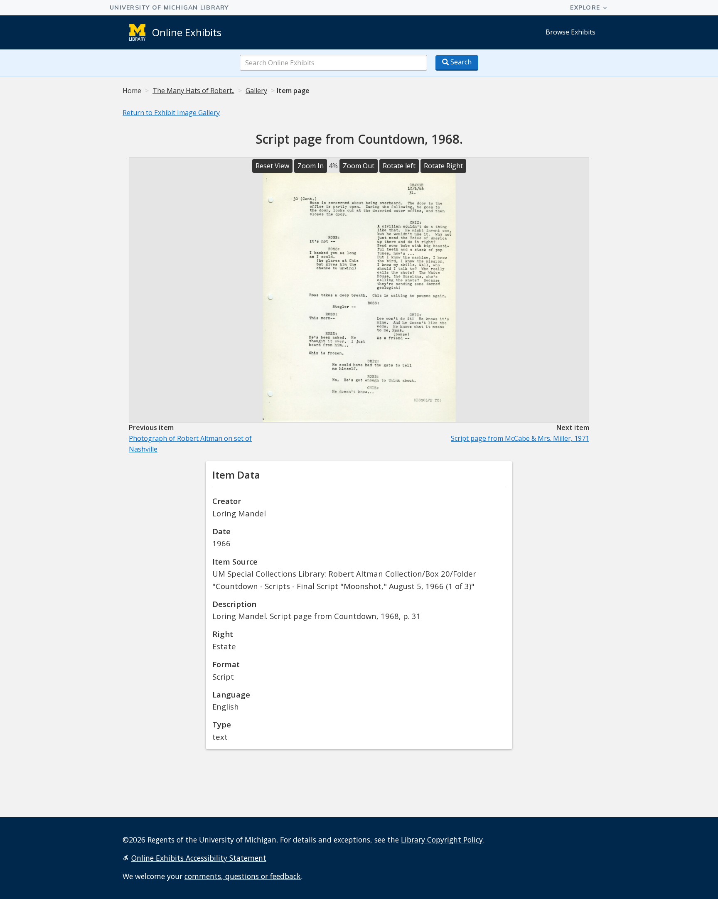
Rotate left (399, 165)
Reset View (272, 165)
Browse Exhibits (570, 32)
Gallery (256, 90)
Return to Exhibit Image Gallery (171, 112)
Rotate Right (443, 165)
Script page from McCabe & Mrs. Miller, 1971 (520, 438)
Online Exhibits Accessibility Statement (198, 858)
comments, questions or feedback (242, 876)
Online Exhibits (186, 32)
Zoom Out (358, 165)
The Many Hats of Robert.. (193, 90)
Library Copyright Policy (442, 840)
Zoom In (311, 165)
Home (132, 90)
